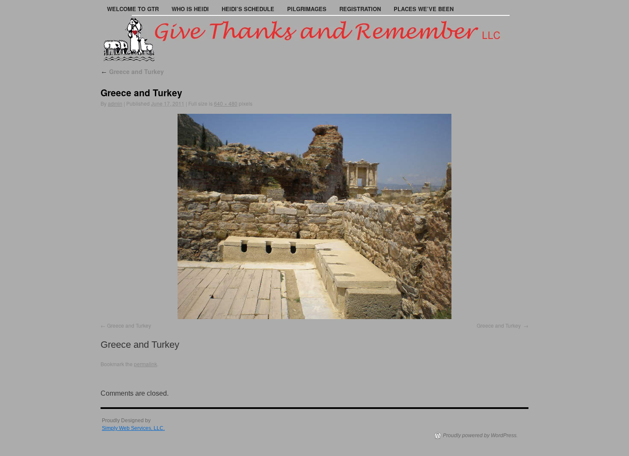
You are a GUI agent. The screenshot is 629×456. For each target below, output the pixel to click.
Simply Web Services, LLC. (133, 428)
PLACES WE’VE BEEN (424, 9)
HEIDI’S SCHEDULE (248, 9)
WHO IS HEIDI (190, 9)
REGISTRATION (360, 9)
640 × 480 (225, 103)
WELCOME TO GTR (133, 9)
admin (115, 103)
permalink (145, 363)
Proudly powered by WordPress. (480, 435)
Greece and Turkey (132, 71)
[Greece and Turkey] (314, 216)
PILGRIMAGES (306, 9)
